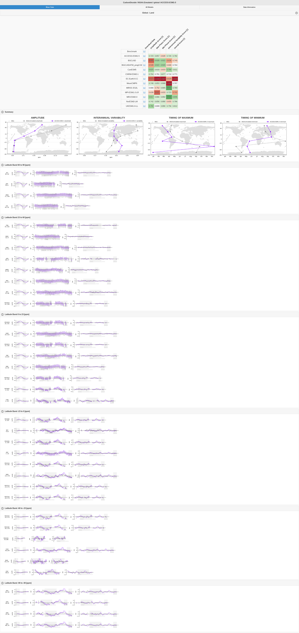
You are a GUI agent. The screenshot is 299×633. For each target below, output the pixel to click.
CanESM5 (132, 70)
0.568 (175, 79)
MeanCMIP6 (132, 83)
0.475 (151, 79)
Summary (20, 112)
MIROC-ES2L (132, 88)
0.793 (175, 88)
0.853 (157, 83)
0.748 (151, 83)
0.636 (169, 61)
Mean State (50, 7)
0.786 (175, 102)
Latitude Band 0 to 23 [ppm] (28, 314)
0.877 (163, 74)
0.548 (151, 65)
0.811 (175, 70)
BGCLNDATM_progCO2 (132, 65)
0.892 (163, 97)
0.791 (157, 74)
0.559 (169, 83)
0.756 (169, 106)
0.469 (157, 79)
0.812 (175, 106)
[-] (144, 51)
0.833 (163, 70)
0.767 (175, 83)
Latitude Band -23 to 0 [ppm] (28, 411)
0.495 (151, 61)
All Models (149, 7)
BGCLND (132, 61)
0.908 (163, 83)
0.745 (175, 61)
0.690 (151, 88)
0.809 (157, 106)
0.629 (169, 79)
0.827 (169, 88)
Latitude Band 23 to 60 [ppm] (29, 217)
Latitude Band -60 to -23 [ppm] (29, 508)
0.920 (163, 65)
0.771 (175, 74)
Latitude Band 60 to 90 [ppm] (29, 165)
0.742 (151, 102)
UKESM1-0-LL (132, 106)
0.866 (157, 97)
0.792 (151, 106)
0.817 (151, 97)
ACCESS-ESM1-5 (132, 56)
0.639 (151, 92)
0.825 (151, 70)
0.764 (175, 65)
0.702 (175, 92)
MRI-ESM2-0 (132, 97)
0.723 (151, 56)
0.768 (169, 70)
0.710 (169, 74)
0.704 (151, 74)
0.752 (157, 88)
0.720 (169, 56)
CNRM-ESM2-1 (132, 74)
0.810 (169, 97)
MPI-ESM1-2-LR (132, 92)
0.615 (157, 92)
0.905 (163, 88)
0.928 (157, 61)
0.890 (163, 102)
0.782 (175, 56)
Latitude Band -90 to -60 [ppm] (29, 583)
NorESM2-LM (132, 102)
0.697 (163, 79)
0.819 (157, 70)
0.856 (157, 102)
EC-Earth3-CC (132, 79)
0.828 (163, 56)
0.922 (163, 61)
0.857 (157, 56)
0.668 (169, 65)
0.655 (169, 102)
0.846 (175, 97)
